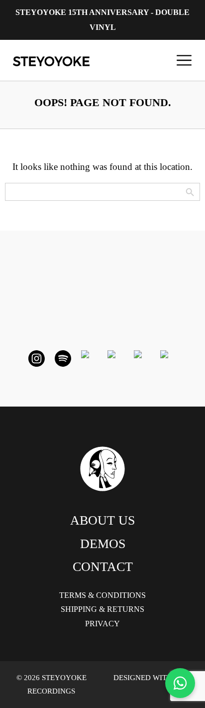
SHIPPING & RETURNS (102, 609)
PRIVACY (102, 623)
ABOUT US (102, 520)
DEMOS (102, 544)
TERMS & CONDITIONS (102, 595)
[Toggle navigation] (184, 60)
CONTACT (103, 567)
